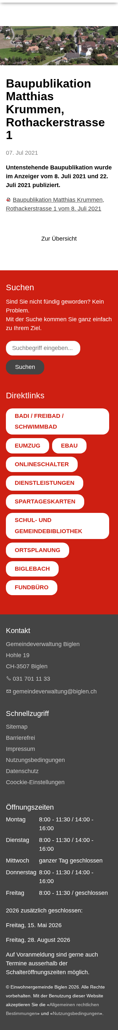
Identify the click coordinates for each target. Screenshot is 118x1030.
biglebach (32, 568)
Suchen (25, 367)
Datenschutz (22, 771)
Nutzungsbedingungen (35, 760)
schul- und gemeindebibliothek (48, 525)
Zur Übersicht (59, 238)
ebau (69, 445)
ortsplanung (37, 550)
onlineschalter (42, 464)
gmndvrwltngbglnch (55, 691)
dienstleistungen (44, 483)
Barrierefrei (20, 738)
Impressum (20, 749)
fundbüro (32, 587)
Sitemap (17, 726)
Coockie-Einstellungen (35, 782)
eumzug (27, 445)
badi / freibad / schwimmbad (39, 421)
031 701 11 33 (31, 678)
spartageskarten (45, 501)
